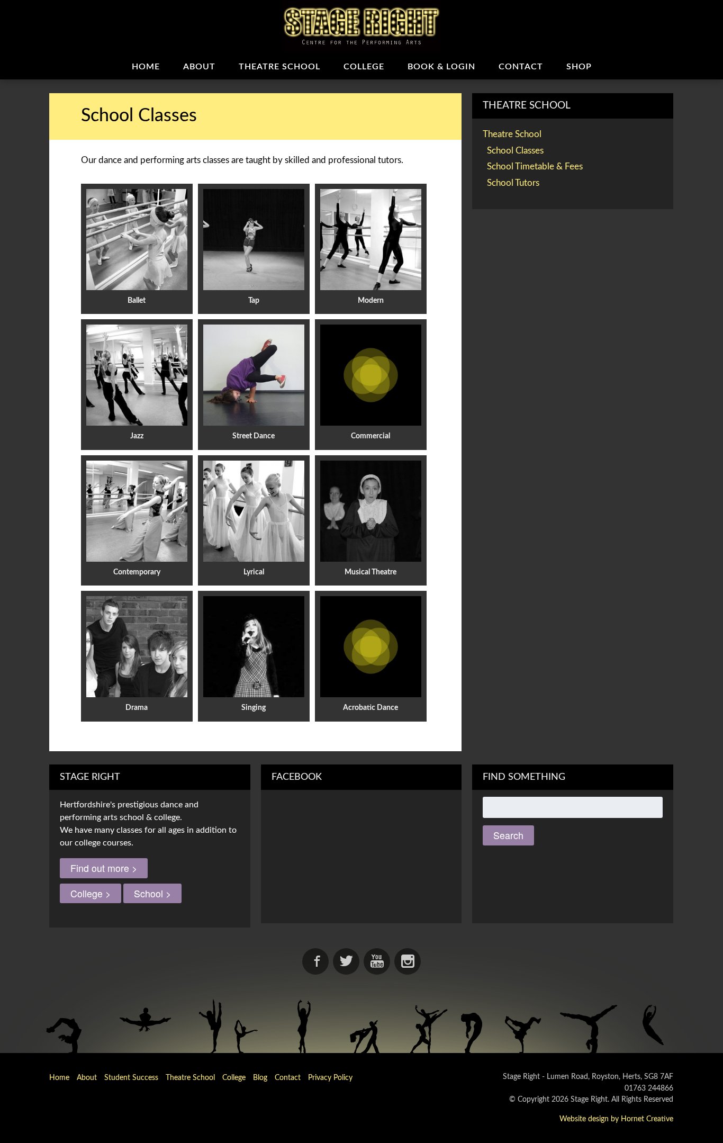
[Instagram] (407, 961)
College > (90, 893)
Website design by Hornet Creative (616, 1119)
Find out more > (103, 868)
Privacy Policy (330, 1078)
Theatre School (279, 66)
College (364, 66)
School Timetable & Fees (535, 166)
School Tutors (513, 182)
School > (152, 893)
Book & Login (441, 66)
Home (146, 66)
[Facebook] (315, 961)
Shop (579, 66)
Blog (260, 1078)
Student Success (131, 1078)
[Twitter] (346, 961)
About (199, 66)
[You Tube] (377, 961)
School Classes (515, 150)
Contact (521, 66)
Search (508, 835)
